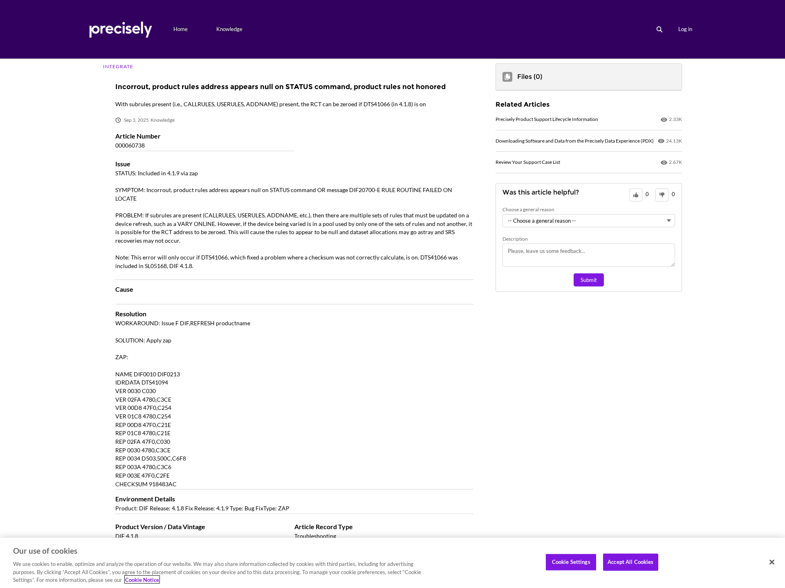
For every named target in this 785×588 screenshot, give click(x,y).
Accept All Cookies (630, 562)
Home (180, 29)
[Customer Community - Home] (120, 29)
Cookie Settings (571, 562)
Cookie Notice (142, 579)
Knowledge (229, 29)
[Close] (772, 562)
